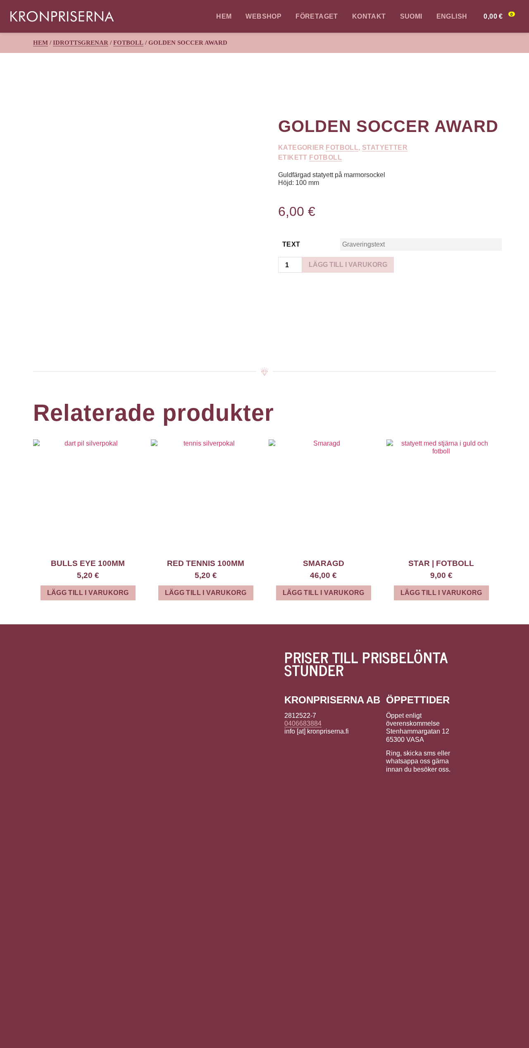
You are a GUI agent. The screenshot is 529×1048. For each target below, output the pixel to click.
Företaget (316, 16)
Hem (223, 16)
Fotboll (128, 42)
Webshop (263, 16)
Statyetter (384, 147)
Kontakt (369, 16)
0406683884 (303, 723)
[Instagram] (308, 752)
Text (291, 244)
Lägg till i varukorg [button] (88, 592)
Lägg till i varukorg (348, 264)
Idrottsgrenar (80, 42)
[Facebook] (290, 752)
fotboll (325, 157)
